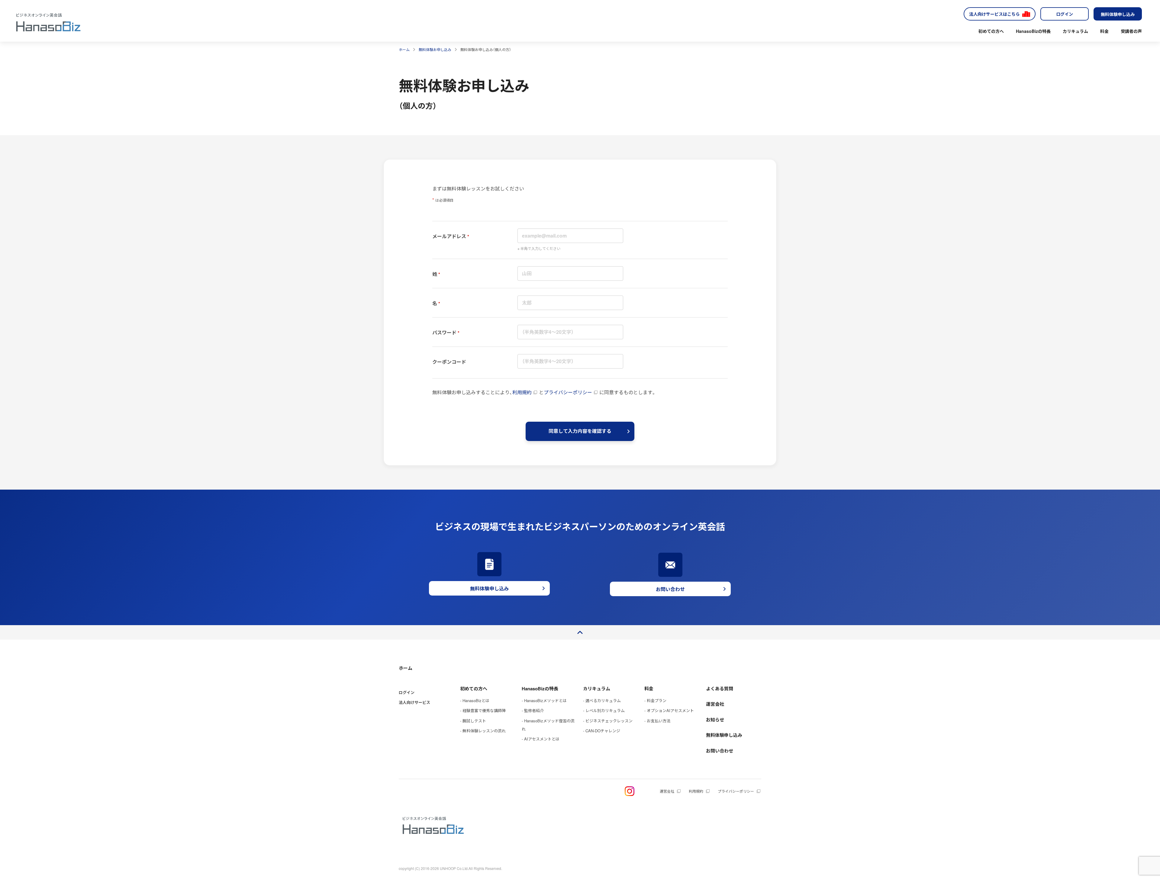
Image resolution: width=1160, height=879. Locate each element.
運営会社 (715, 704)
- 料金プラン (655, 700)
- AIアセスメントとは (540, 739)
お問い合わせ (719, 750)
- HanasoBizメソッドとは (544, 700)
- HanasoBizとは (474, 700)
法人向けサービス (414, 702)
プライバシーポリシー (568, 392)
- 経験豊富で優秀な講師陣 (483, 710)
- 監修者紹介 (533, 710)
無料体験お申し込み (435, 49)
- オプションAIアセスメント (669, 710)
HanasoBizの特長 (1033, 31)
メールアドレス (449, 236)
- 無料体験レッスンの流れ (483, 731)
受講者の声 (1131, 31)
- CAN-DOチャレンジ (601, 731)
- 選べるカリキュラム (602, 700)
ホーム (404, 49)
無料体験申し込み (1118, 14)
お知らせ (715, 719)
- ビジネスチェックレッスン (608, 721)
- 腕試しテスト (473, 721)
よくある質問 (719, 688)
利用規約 (522, 392)
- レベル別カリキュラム (604, 710)
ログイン (1064, 14)
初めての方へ (991, 31)
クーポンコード (449, 361)
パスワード (444, 332)
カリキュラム (1075, 31)
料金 (1104, 31)
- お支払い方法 (657, 721)
